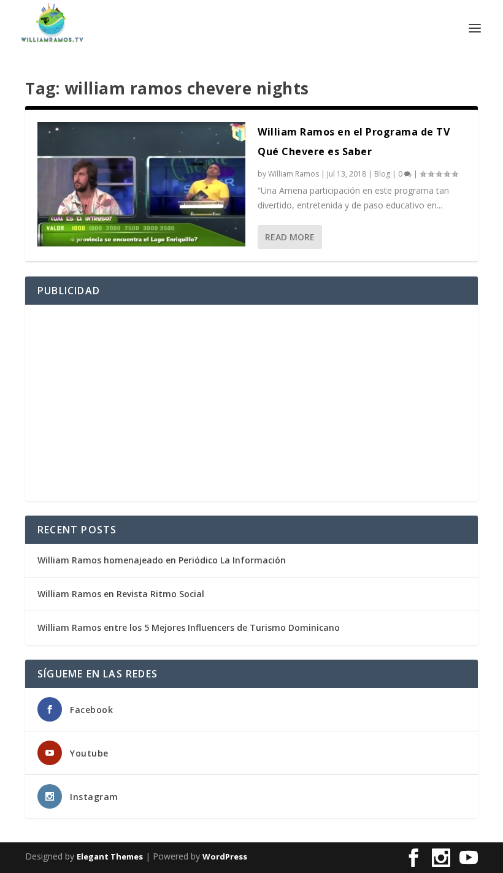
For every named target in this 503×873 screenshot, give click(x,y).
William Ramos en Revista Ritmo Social (120, 594)
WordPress (224, 856)
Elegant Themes (110, 856)
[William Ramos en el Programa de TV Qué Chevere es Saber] (141, 184)
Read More (290, 237)
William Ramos (293, 174)
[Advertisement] (251, 403)
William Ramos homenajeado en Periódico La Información (161, 560)
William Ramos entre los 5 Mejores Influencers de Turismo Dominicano (188, 627)
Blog (382, 174)
